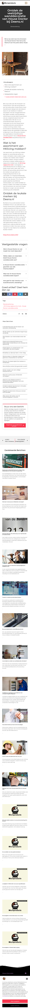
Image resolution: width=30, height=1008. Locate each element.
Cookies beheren (15, 1005)
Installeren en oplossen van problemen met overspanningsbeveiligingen (12, 693)
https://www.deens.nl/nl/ (10, 235)
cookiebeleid (5, 996)
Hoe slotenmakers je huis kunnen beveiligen (12, 724)
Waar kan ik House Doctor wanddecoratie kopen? (15, 275)
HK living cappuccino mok (12, 306)
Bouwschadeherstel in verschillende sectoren (12, 629)
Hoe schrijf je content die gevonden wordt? (15, 366)
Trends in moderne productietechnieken (11, 597)
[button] (27, 979)
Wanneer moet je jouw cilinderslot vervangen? (12, 375)
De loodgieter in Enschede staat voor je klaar (12, 915)
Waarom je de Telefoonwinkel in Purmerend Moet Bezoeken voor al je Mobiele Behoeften (13, 381)
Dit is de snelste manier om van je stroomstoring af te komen (14, 821)
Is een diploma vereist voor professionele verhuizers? (14, 661)
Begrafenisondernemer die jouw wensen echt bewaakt (14, 391)
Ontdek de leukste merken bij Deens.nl (14, 90)
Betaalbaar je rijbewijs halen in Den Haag (14, 352)
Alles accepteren (15, 1001)
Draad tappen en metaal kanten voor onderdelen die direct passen (13, 348)
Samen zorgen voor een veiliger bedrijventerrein (12, 370)
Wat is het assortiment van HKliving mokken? (13, 86)
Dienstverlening (15, 26)
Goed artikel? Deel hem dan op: (16, 97)
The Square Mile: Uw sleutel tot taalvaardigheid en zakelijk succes (13, 566)
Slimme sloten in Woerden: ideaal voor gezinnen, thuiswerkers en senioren (13, 357)
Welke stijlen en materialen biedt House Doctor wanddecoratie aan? (15, 258)
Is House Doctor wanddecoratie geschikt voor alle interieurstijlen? (15, 267)
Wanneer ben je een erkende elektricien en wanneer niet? (14, 789)
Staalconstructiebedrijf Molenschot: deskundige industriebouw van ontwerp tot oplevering (15, 343)
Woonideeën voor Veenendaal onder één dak (14, 337)
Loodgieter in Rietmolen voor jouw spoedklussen (13, 883)
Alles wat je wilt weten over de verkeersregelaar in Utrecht (11, 396)
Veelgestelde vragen (11, 94)
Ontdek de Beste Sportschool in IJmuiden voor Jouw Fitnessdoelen (14, 386)
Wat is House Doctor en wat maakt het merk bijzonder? (15, 250)
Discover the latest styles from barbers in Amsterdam (14, 362)
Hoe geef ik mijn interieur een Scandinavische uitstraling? (15, 281)
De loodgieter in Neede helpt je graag (10, 947)
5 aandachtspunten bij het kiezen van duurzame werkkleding (13, 327)
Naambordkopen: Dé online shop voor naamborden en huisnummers (14, 534)
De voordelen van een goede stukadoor (11, 852)
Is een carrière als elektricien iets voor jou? (12, 756)
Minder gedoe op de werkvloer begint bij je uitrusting (15, 332)
